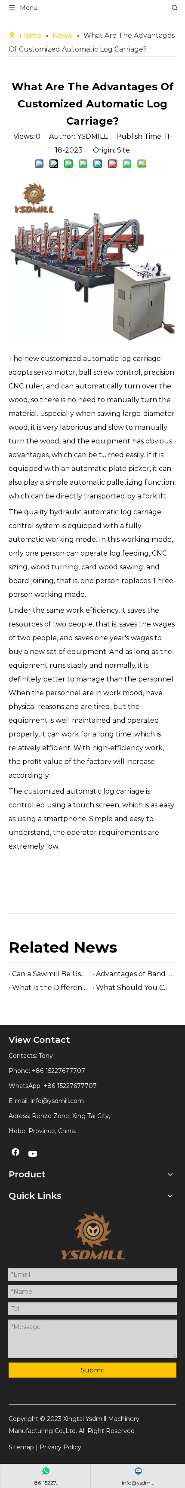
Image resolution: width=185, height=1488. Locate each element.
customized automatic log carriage (84, 791)
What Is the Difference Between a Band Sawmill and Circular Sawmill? (50, 988)
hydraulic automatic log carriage (104, 512)
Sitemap (21, 1447)
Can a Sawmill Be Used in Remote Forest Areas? (50, 974)
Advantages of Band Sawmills (134, 974)
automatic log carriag (120, 358)
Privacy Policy (60, 1447)
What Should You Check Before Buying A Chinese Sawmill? (134, 988)
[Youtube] (33, 1154)
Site (123, 150)
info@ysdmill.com (57, 1101)
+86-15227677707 (70, 1086)
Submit (93, 1370)
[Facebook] (15, 1154)
